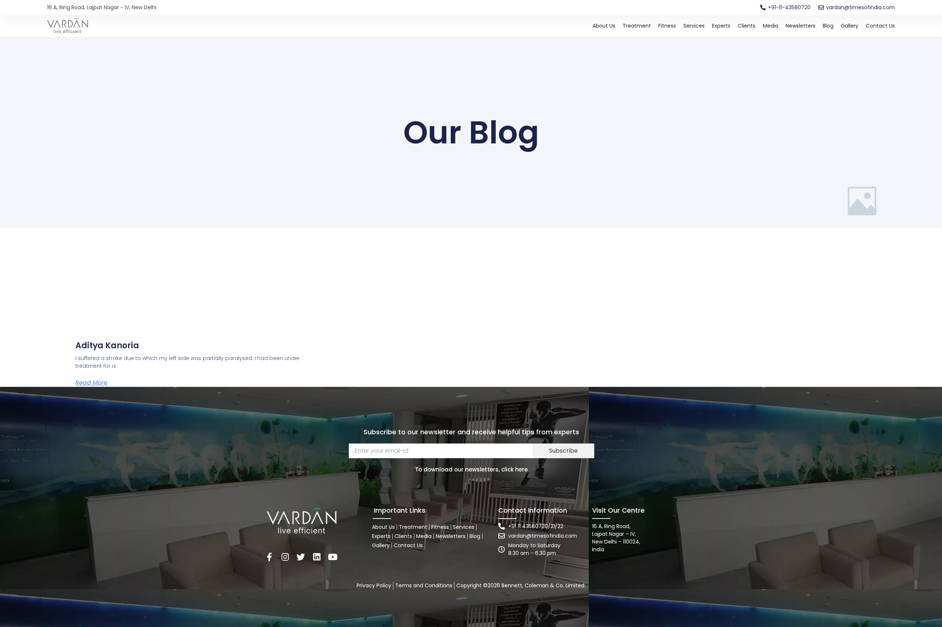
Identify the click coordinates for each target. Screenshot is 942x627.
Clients (746, 25)
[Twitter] (301, 557)
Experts (721, 25)
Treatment (637, 25)
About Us (603, 25)
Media (770, 25)
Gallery (849, 25)
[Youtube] (332, 557)
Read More (91, 382)
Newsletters (800, 25)
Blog (828, 25)
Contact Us (880, 25)
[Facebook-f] (269, 557)
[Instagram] (285, 557)
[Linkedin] (316, 557)
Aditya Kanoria (107, 345)
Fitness (667, 25)
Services (694, 25)
